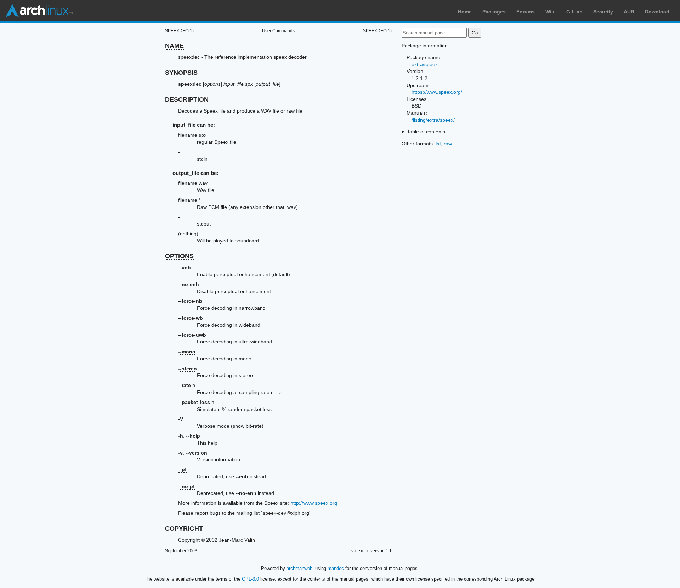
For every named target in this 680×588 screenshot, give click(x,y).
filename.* (189, 200)
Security (603, 12)
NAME (174, 45)
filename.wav (193, 183)
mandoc (336, 568)
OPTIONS (179, 255)
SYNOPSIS (181, 72)
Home (465, 12)
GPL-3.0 (250, 579)
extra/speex (425, 64)
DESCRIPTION (187, 99)
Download (657, 12)
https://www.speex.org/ (437, 92)
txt (438, 144)
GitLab (574, 12)
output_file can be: (195, 173)
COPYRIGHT (184, 528)
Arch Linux (39, 11)
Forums (525, 12)
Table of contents (426, 132)
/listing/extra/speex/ (433, 120)
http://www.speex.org (313, 503)
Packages (494, 12)
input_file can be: (193, 125)
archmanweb (299, 568)
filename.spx (192, 135)
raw (448, 144)
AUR (629, 12)
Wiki (550, 12)
